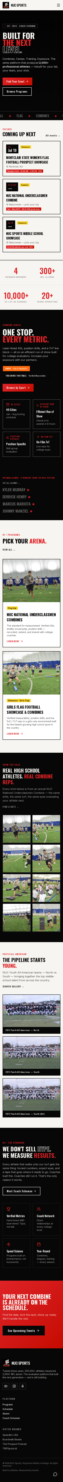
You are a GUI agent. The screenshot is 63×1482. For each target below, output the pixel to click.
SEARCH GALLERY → (13, 986)
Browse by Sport (16, 388)
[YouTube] (6, 1386)
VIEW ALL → (9, 549)
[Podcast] (22, 1386)
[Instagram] (14, 1386)
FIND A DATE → (11, 806)
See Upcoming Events (21, 1330)
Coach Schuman (11, 1418)
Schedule (8, 1409)
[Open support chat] (55, 1474)
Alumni (6, 1413)
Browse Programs (17, 91)
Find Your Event (15, 81)
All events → (53, 135)
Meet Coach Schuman (19, 1191)
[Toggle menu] (58, 5)
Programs (8, 1404)
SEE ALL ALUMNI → (11, 483)
